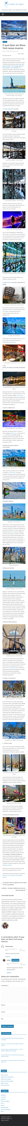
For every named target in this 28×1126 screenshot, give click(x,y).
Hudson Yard (7, 282)
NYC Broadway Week (16, 66)
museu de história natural (12, 667)
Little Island (12, 472)
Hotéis (2, 1105)
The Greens (20, 395)
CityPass (12, 532)
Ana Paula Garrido (14, 51)
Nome (3, 1005)
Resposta (7, 956)
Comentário (5, 985)
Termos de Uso (5, 1085)
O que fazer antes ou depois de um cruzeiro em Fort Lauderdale (15, 883)
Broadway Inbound (7, 865)
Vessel (23, 338)
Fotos (2, 1103)
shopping (7, 340)
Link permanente (22, 949)
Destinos (5, 41)
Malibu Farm (13, 433)
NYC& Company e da (12, 875)
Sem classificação (5, 1109)
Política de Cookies (6, 1079)
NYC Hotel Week (15, 67)
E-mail (3, 1012)
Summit (21, 238)
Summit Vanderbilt (8, 109)
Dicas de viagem (5, 1101)
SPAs (2, 1111)
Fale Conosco (4, 1075)
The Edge (5, 311)
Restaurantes (4, 1107)
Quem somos (4, 1083)
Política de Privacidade (7, 1081)
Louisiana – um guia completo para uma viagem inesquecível (13, 889)
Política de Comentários (7, 1077)
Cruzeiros (3, 1097)
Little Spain (13, 342)
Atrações (3, 1095)
